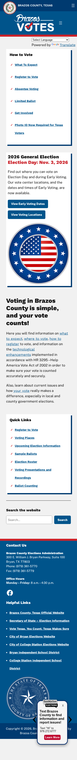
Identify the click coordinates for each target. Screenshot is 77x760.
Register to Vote (26, 76)
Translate (68, 45)
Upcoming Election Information (37, 445)
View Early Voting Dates (28, 203)
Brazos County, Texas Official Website (36, 612)
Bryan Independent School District (34, 652)
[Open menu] (73, 5)
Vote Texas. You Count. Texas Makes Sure (39, 628)
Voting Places (24, 437)
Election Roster (26, 461)
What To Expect (26, 64)
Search (62, 520)
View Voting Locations (26, 214)
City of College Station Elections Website (39, 644)
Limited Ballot (25, 101)
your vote (22, 391)
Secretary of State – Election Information (39, 620)
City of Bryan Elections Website (32, 636)
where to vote (36, 339)
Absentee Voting (26, 89)
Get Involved (24, 113)
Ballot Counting (26, 485)
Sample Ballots (26, 453)
